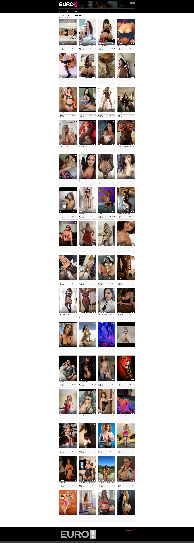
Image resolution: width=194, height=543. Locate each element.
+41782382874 (73, 115)
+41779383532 (131, 216)
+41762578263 (93, 350)
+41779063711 (131, 350)
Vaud (77, 11)
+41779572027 (93, 451)
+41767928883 (73, 149)
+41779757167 (112, 485)
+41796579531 (73, 283)
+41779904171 (112, 518)
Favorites (118, 3)
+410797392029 (93, 115)
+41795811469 (112, 317)
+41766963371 (93, 216)
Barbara (109, 12)
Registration (126, 3)
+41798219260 (131, 485)
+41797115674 (131, 48)
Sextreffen (113, 530)
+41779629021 (73, 451)
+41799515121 (131, 451)
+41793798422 (131, 283)
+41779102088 (73, 48)
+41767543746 (93, 249)
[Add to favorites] (75, 21)
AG (116, 530)
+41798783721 (112, 81)
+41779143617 (112, 48)
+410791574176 (112, 115)
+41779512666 (112, 182)
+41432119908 (93, 283)
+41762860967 (131, 182)
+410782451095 (73, 182)
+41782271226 (73, 485)
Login (133, 3)
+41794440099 (131, 317)
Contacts (103, 530)
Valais (68, 11)
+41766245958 (93, 182)
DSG (118, 530)
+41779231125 (93, 384)
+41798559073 (93, 81)
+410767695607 (131, 149)
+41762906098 (73, 216)
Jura (60, 11)
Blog (100, 530)
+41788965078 (93, 518)
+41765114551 (73, 384)
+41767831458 (73, 350)
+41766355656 (93, 149)
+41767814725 (93, 317)
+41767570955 (131, 81)
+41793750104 (131, 115)
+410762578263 (93, 48)
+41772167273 (112, 283)
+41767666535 (112, 149)
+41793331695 (131, 249)
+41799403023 (73, 317)
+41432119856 (131, 518)
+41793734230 (73, 81)
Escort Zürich (108, 530)
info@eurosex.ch (129, 530)
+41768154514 (112, 249)
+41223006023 (73, 249)
